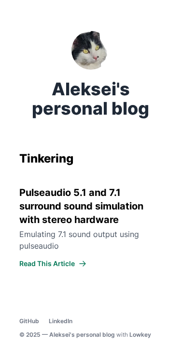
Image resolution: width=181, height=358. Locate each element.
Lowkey (140, 334)
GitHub (29, 321)
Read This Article (47, 263)
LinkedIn (60, 321)
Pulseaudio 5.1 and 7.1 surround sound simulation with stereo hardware (81, 206)
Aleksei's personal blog (82, 334)
